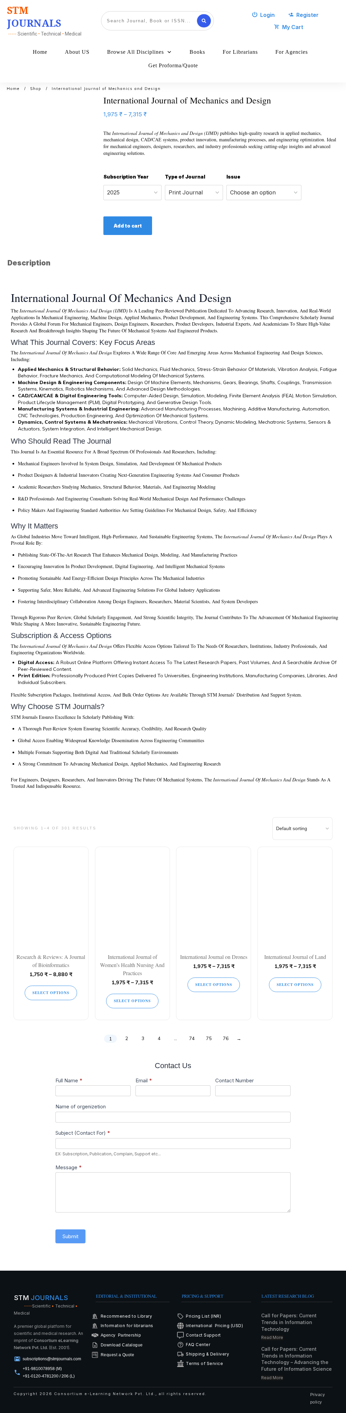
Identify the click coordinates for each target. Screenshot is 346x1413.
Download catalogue (122, 1345)
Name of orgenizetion (80, 1106)
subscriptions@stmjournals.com (52, 1359)
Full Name (68, 1080)
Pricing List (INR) (203, 1316)
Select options (50, 992)
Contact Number (234, 1080)
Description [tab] (28, 263)
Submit (70, 1236)
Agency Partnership (121, 1335)
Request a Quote (117, 1354)
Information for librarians (127, 1325)
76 (225, 1038)
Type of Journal (185, 177)
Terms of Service (204, 1363)
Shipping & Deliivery (207, 1354)
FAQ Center (198, 1344)
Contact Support (203, 1335)
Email (143, 1080)
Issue (233, 177)
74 (192, 1038)
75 (209, 1038)
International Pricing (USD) (215, 1325)
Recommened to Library (126, 1316)
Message (68, 1167)
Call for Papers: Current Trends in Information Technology (289, 1322)
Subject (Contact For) (82, 1133)
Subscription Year (126, 177)
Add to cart (128, 226)
